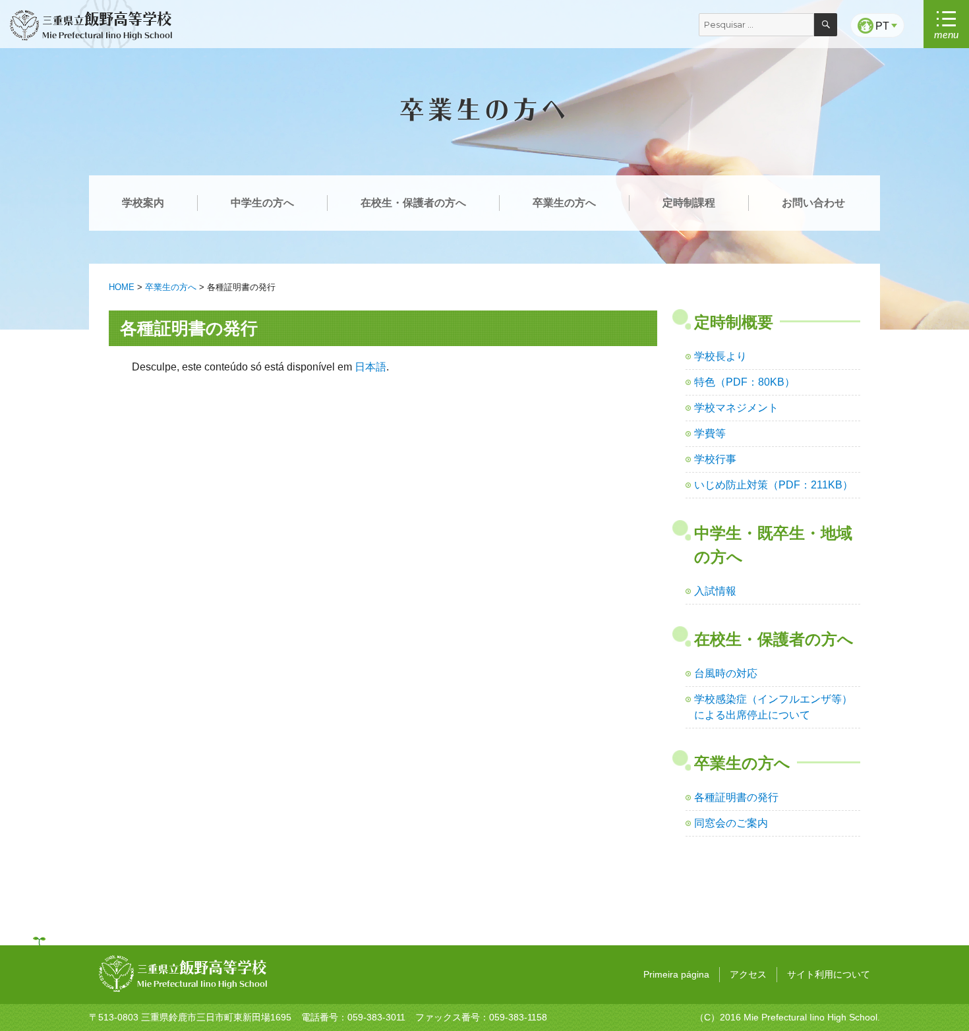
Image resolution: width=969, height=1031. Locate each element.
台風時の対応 (725, 673)
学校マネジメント (736, 407)
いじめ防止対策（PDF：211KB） (773, 484)
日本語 (370, 366)
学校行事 (715, 459)
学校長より (720, 356)
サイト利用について (828, 974)
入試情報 (715, 591)
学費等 (710, 433)
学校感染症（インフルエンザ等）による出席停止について (773, 707)
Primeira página (676, 974)
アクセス (748, 974)
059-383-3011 (376, 1017)
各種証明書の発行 (736, 797)
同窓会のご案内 (731, 823)
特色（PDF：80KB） (744, 382)
